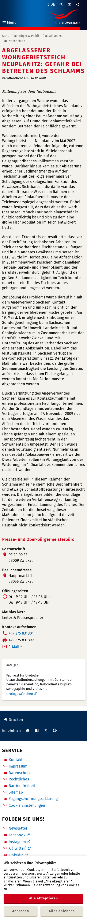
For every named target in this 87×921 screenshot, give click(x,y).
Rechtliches (19, 779)
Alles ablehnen (62, 911)
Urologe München (19, 694)
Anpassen (20, 911)
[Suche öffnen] (61, 4)
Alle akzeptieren (43, 898)
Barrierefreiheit (22, 785)
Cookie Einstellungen (27, 805)
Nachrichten (17, 41)
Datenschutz (19, 772)
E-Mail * (15, 647)
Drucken (16, 719)
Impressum (18, 766)
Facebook (17, 835)
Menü (9, 23)
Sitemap (16, 792)
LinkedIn (16, 855)
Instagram (17, 842)
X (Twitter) (17, 848)
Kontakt (16, 759)
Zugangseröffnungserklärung (33, 798)
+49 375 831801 (21, 633)
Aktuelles (55, 36)
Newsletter (18, 828)
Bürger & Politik (28, 36)
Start (5, 36)
